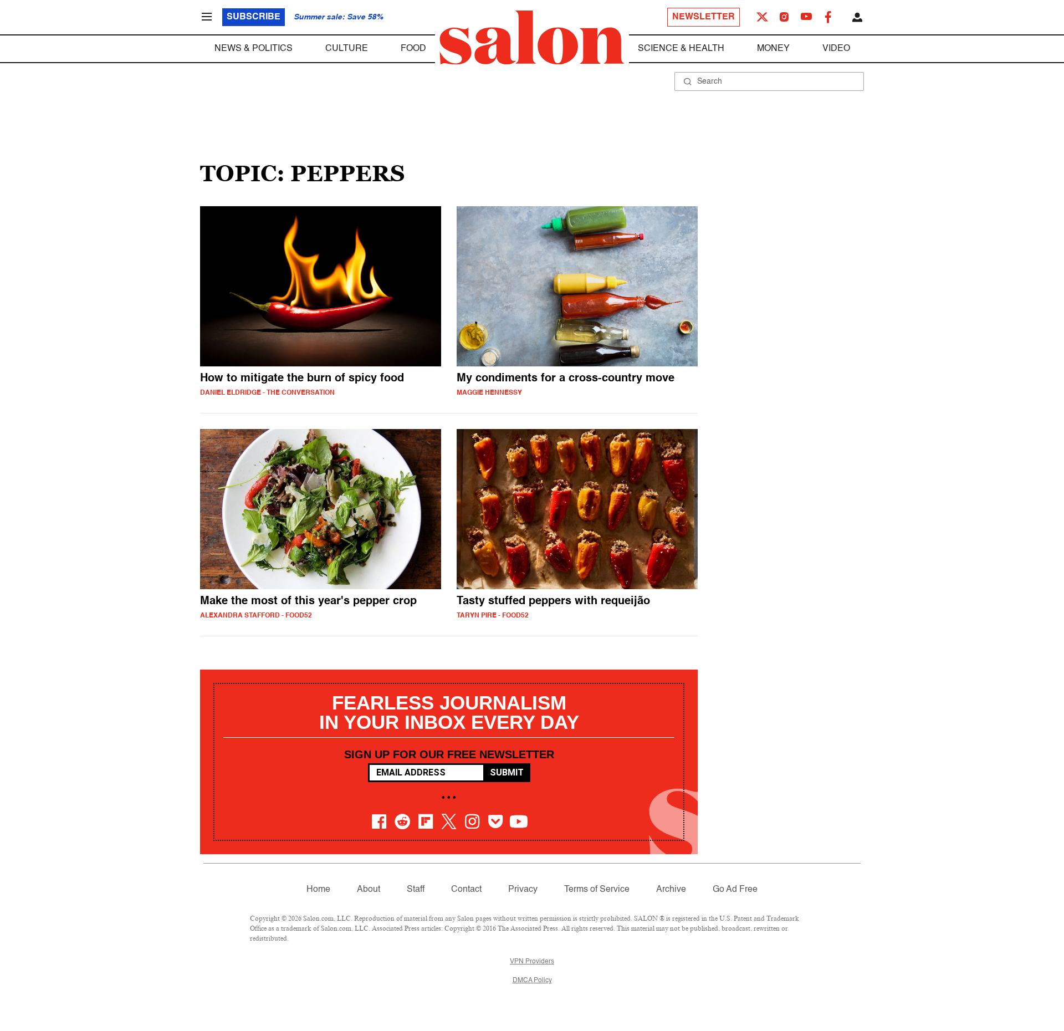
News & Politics (253, 48)
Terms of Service (597, 889)
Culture (346, 48)
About (368, 889)
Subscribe (253, 17)
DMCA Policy (532, 980)
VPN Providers (532, 961)
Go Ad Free (735, 889)
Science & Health (681, 48)
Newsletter (703, 17)
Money (773, 48)
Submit (507, 772)
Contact (466, 889)
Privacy (523, 889)
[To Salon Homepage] (532, 37)
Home (318, 889)
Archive (671, 889)
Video (836, 48)
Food (413, 48)
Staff (415, 889)
